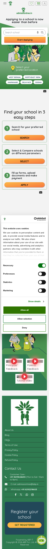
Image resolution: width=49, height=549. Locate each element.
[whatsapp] (27, 495)
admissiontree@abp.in (27, 484)
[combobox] (24, 32)
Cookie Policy (11, 455)
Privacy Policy (11, 450)
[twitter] (21, 495)
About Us (9, 430)
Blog (7, 435)
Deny (24, 328)
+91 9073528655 (18, 477)
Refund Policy (11, 460)
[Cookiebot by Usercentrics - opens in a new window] (34, 219)
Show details (34, 301)
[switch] (42, 274)
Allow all (24, 310)
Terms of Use (11, 445)
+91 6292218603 (29, 489)
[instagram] (33, 495)
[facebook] (15, 495)
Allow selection (24, 319)
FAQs (7, 440)
